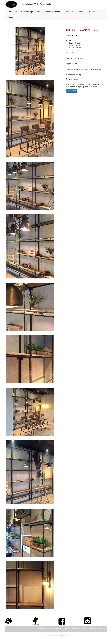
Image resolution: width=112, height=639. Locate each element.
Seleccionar (72, 91)
